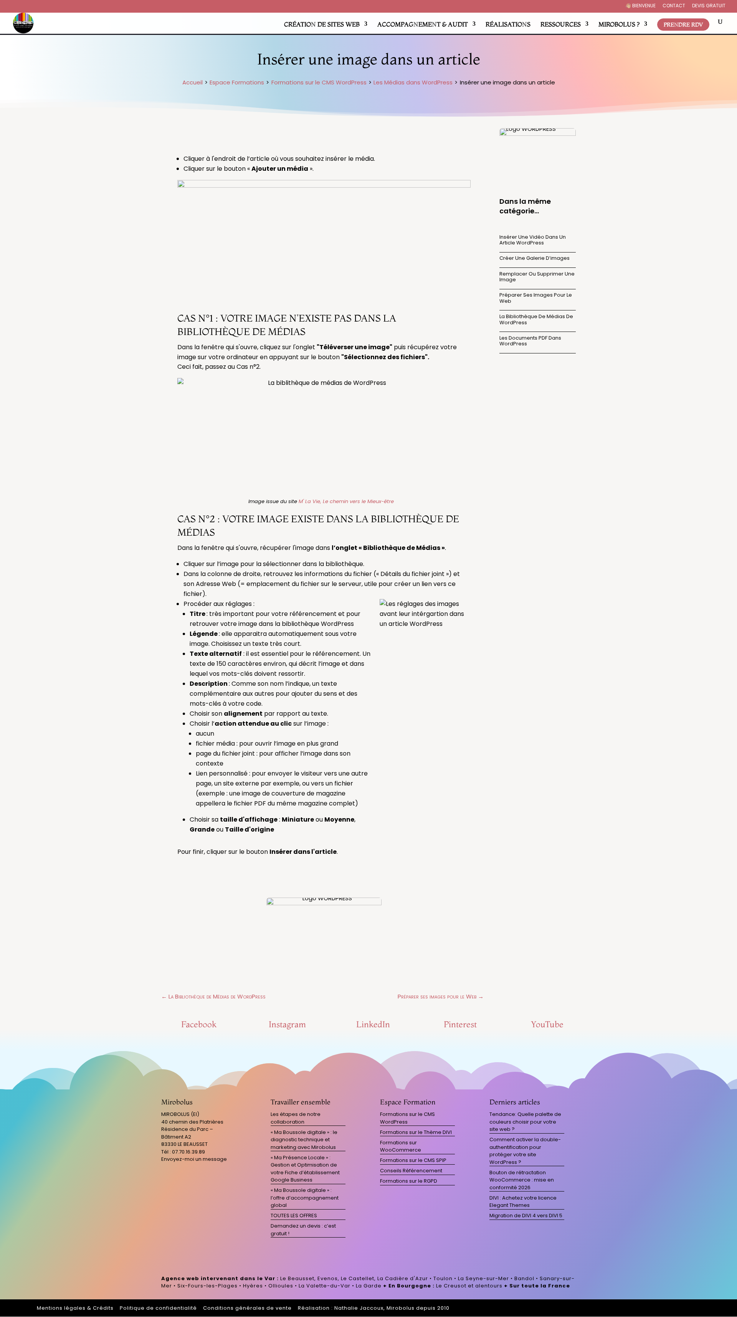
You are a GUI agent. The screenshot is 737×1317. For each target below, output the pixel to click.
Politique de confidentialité (158, 1308)
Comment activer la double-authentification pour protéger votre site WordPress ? (525, 1151)
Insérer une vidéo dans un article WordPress (532, 240)
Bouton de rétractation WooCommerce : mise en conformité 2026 (521, 1180)
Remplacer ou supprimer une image (537, 277)
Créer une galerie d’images (534, 258)
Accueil (192, 82)
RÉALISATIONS (508, 24)
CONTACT (674, 6)
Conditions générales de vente (247, 1308)
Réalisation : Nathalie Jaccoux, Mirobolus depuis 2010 (373, 1308)
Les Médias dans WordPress (413, 82)
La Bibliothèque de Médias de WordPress (536, 319)
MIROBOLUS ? (619, 24)
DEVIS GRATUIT (708, 6)
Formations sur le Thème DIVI (416, 1132)
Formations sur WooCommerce (400, 1146)
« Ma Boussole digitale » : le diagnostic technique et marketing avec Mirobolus (304, 1140)
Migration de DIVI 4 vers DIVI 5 (525, 1215)
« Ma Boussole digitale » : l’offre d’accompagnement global (305, 1198)
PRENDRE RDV (683, 24)
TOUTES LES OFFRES (294, 1215)
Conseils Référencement (411, 1170)
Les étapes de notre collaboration (296, 1118)
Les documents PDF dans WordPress (530, 341)
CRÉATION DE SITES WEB (322, 24)
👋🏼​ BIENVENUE (640, 6)
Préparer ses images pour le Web (535, 298)
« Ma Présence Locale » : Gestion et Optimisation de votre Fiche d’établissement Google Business (305, 1169)
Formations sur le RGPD (408, 1181)
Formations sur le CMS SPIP (413, 1160)
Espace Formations (237, 82)
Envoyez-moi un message (194, 1159)
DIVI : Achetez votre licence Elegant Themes (523, 1201)
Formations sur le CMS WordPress (319, 82)
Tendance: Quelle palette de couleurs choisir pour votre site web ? (525, 1122)
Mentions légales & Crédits (75, 1308)
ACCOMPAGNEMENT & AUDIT (422, 24)
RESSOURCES (560, 24)
